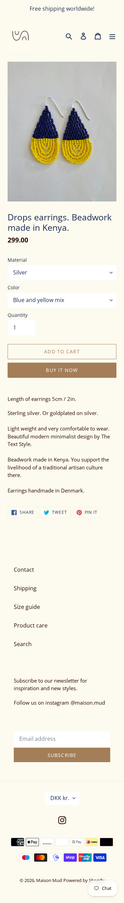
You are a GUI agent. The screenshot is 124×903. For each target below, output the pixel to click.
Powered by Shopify (83, 880)
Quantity (18, 315)
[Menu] (112, 35)
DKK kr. (59, 798)
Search (23, 644)
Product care (31, 625)
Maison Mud (49, 880)
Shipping (25, 588)
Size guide (27, 607)
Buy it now (62, 370)
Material (17, 260)
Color (14, 287)
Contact (24, 569)
